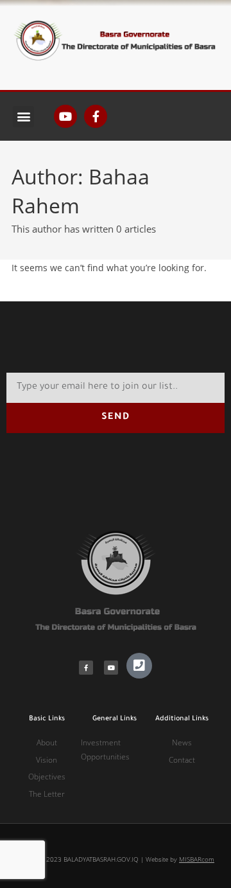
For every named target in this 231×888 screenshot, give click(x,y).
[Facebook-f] (95, 116)
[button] (23, 116)
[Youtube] (65, 116)
